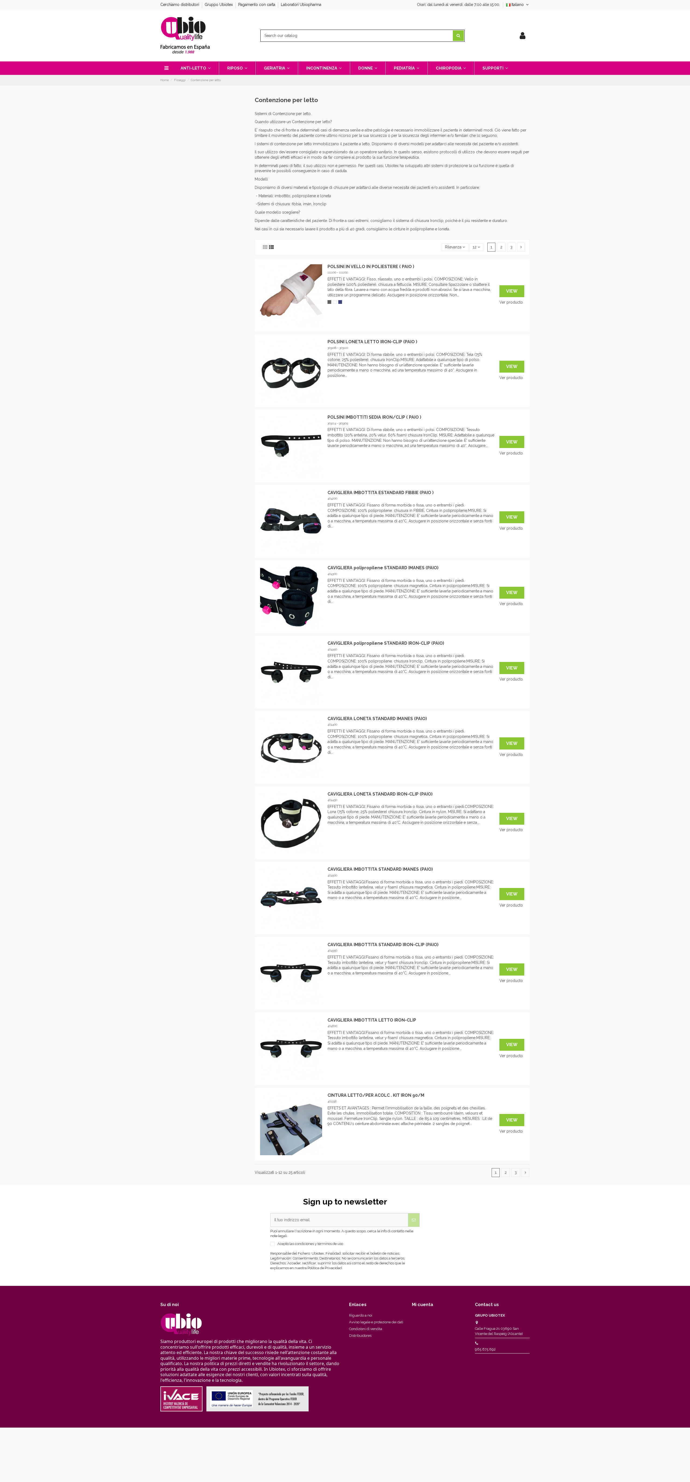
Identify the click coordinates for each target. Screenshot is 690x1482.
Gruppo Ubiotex (219, 4)
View (512, 291)
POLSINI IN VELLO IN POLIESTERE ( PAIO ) (370, 266)
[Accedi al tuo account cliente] (522, 36)
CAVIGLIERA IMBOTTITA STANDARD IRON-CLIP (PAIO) (383, 944)
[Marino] (340, 302)
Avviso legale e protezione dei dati (376, 1322)
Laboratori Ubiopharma (301, 4)
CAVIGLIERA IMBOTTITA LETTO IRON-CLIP (371, 1020)
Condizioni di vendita (365, 1329)
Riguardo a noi (360, 1315)
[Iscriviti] (413, 1220)
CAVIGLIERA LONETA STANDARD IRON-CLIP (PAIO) (380, 794)
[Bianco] (335, 302)
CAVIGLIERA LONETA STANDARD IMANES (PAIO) (377, 718)
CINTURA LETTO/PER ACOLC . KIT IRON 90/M (375, 1095)
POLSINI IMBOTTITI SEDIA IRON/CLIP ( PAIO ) (374, 417)
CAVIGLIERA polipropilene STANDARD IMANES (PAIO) (383, 567)
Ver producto (511, 302)
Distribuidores (360, 1336)
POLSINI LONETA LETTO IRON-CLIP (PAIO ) (372, 341)
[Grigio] (329, 302)
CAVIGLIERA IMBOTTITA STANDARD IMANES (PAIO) (380, 869)
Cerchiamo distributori (180, 4)
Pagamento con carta (257, 4)
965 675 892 (485, 1349)
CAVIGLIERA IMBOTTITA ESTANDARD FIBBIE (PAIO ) (380, 492)
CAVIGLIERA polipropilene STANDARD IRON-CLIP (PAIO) (385, 643)
